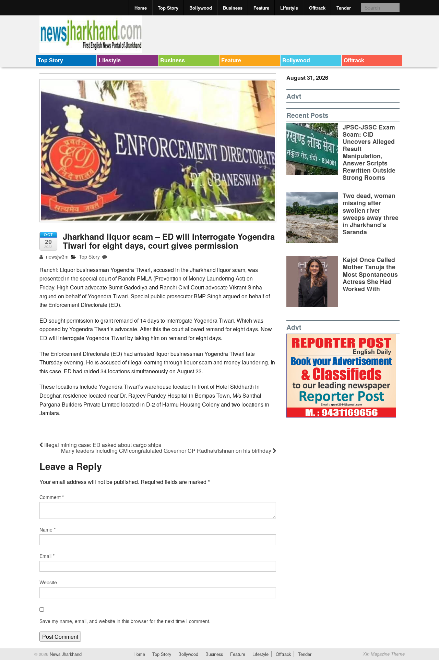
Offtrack (317, 7)
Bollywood (200, 7)
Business (232, 7)
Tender (343, 7)
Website (48, 582)
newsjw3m (57, 256)
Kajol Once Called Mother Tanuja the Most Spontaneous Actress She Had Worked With (370, 273)
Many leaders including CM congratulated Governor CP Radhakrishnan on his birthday (167, 450)
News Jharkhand (65, 654)
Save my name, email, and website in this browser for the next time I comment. (125, 621)
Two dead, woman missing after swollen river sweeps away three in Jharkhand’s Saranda (371, 213)
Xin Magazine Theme (384, 654)
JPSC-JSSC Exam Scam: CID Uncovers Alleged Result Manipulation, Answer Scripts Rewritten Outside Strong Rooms (369, 152)
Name (47, 529)
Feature (261, 7)
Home (140, 7)
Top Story (168, 7)
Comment (51, 497)
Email (47, 555)
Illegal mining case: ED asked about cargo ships (102, 445)
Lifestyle (289, 7)
